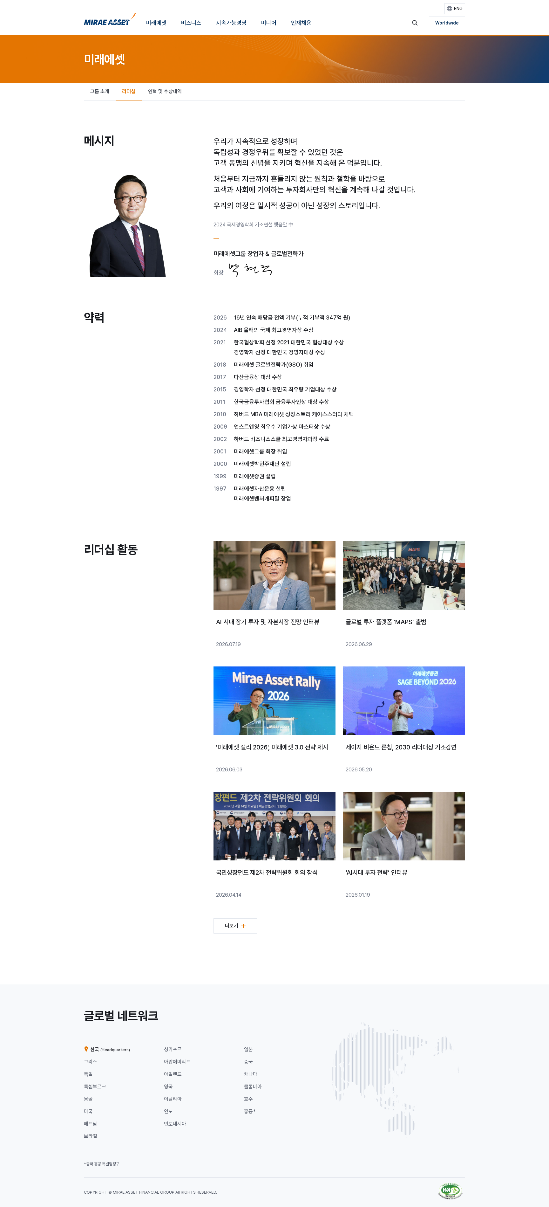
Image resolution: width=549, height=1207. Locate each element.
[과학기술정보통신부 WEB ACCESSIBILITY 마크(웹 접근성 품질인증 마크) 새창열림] (450, 1186)
